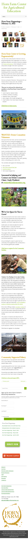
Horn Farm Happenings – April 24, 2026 (10, 435)
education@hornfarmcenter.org (10, 500)
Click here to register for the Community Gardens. (12, 249)
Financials (3, 478)
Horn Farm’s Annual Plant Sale (10, 167)
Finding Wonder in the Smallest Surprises (11, 428)
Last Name (4, 411)
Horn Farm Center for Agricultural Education (14, 7)
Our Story (3, 469)
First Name (4, 405)
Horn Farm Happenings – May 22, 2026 (10, 430)
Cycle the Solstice (7, 169)
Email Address (4, 400)
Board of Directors (5, 472)
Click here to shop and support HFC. (10, 378)
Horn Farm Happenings (6, 486)
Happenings (4, 28)
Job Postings (4, 476)
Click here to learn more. (9, 106)
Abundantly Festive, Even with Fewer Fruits (11, 425)
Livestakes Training (19, 307)
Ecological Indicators (5, 493)
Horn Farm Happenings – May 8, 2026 (10, 432)
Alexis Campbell (6, 27)
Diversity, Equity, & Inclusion (7, 470)
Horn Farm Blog (4, 487)
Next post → (24, 381)
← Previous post (5, 381)
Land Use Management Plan (7, 489)
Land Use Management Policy (7, 491)
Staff (2, 474)
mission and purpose (8, 64)
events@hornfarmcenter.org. (14, 182)
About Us (3, 467)
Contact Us (3, 480)
